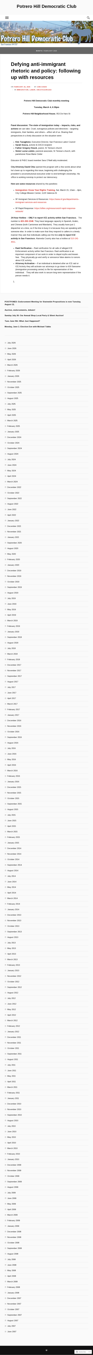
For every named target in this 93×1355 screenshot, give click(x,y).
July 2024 (11, 459)
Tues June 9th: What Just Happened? (22, 321)
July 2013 (11, 943)
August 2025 (12, 398)
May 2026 (11, 354)
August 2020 (12, 548)
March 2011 (12, 1087)
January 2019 (13, 632)
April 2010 (11, 1143)
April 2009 (11, 1209)
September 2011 (14, 1054)
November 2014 (14, 854)
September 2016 (14, 737)
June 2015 (11, 821)
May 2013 (11, 948)
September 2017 (14, 676)
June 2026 (11, 348)
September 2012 (14, 987)
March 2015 (12, 832)
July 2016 (11, 748)
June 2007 (11, 1332)
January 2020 (13, 565)
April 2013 (11, 954)
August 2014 (12, 870)
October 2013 (13, 926)
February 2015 (13, 837)
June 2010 (11, 1132)
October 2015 (13, 798)
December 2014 (14, 848)
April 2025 (11, 415)
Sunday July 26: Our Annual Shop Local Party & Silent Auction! (34, 315)
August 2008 (12, 1254)
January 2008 (13, 1293)
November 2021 (14, 532)
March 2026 (12, 365)
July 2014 (11, 876)
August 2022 (12, 504)
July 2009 (11, 1193)
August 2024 (12, 454)
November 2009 (14, 1170)
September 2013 (14, 932)
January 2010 (13, 1159)
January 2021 (13, 537)
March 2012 (12, 1020)
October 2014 (13, 859)
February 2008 (13, 1287)
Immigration (22, 90)
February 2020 (13, 559)
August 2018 (12, 643)
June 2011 (11, 1070)
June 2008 (11, 1265)
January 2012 (13, 1032)
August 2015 (12, 809)
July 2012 (11, 998)
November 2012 (14, 976)
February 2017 (13, 709)
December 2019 (14, 571)
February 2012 (13, 1026)
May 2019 (11, 609)
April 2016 (11, 765)
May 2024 (11, 471)
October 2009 (13, 1176)
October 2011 (13, 1048)
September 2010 (14, 1115)
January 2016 (13, 782)
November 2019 (14, 576)
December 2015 (14, 787)
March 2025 (12, 420)
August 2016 (12, 743)
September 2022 (14, 498)
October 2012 (13, 982)
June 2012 (11, 1004)
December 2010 (14, 1104)
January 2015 (13, 843)
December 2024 (14, 437)
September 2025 (14, 393)
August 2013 (12, 937)
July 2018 (11, 648)
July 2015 (11, 815)
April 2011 (11, 1082)
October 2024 (13, 443)
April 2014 (11, 893)
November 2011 (14, 1043)
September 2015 (14, 804)
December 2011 (14, 1037)
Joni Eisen (42, 87)
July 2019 (11, 598)
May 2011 (11, 1076)
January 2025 (13, 432)
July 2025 (11, 404)
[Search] (86, 18)
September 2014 (14, 865)
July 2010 (11, 1126)
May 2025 (11, 409)
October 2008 (13, 1243)
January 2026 (13, 376)
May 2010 (11, 1137)
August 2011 (12, 1059)
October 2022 (13, 493)
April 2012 (11, 1015)
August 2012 (12, 993)
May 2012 (11, 1009)
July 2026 (11, 343)
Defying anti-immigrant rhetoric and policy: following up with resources (46, 70)
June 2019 (11, 604)
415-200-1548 (26, 221)
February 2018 (13, 659)
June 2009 (11, 1198)
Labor (32, 90)
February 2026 (13, 371)
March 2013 (12, 959)
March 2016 (12, 771)
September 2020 (14, 543)
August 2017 (12, 682)
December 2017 (14, 665)
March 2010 (12, 1148)
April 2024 (11, 476)
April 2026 (11, 359)
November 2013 (14, 920)
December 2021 (14, 526)
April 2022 (11, 515)
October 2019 (13, 582)
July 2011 (11, 1065)
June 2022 (11, 509)
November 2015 (14, 793)
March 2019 (12, 621)
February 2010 (13, 1154)
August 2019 (12, 593)
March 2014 (12, 898)
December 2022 (14, 487)
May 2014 (11, 887)
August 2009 (12, 1187)
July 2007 (11, 1326)
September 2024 (14, 448)
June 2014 (11, 882)
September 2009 (14, 1182)
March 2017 (12, 704)
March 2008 (12, 1282)
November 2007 (14, 1304)
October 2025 (13, 387)
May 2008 (11, 1270)
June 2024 (11, 465)
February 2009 (13, 1220)
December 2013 (14, 915)
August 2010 (12, 1120)
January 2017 (13, 715)
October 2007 (13, 1309)
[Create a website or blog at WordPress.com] (46, 1350)
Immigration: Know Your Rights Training (35, 190)
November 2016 (14, 726)
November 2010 (14, 1109)
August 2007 (12, 1320)
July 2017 (11, 687)
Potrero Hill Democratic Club (46, 6)
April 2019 (11, 615)
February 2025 (13, 426)
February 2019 (13, 626)
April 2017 (11, 698)
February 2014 (13, 904)
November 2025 (14, 382)
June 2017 (11, 693)
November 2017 (14, 670)
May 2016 (11, 759)
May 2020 (11, 554)
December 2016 (14, 720)
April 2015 (11, 826)
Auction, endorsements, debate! (20, 310)
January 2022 (13, 521)
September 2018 (14, 637)
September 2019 (14, 587)
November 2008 (14, 1237)
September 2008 (14, 1248)
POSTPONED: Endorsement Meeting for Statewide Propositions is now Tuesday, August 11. (43, 303)
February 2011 (13, 1093)
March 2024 (12, 482)
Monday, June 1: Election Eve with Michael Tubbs (28, 327)
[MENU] (7, 18)
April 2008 (11, 1276)
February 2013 (13, 965)
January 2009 (13, 1226)
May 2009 (11, 1204)
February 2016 (13, 776)
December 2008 (14, 1232)
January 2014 (13, 909)
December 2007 (14, 1298)
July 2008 (11, 1259)
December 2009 (14, 1165)
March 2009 (12, 1215)
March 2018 (12, 654)
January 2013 (13, 970)
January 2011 (13, 1098)
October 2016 (13, 732)
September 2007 (14, 1315)
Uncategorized (44, 90)
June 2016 (11, 754)
